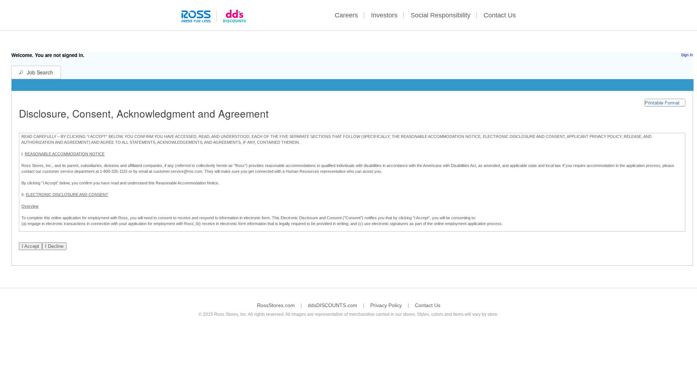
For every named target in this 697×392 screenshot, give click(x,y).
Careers (346, 15)
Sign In (687, 54)
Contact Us (500, 15)
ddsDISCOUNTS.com (332, 305)
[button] (664, 102)
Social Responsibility (440, 15)
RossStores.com (276, 305)
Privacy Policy (386, 305)
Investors (384, 15)
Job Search (40, 72)
